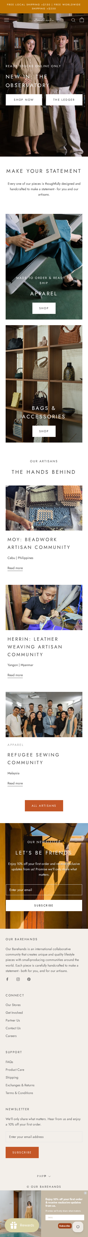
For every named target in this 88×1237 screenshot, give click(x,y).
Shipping (12, 1077)
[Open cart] (82, 19)
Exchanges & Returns (20, 1085)
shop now (24, 100)
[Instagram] (18, 979)
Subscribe (44, 905)
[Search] (73, 20)
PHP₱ (42, 1176)
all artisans (44, 806)
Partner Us (13, 1020)
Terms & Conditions (19, 1093)
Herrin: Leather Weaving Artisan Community (35, 647)
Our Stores (13, 1004)
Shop (44, 431)
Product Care (15, 1069)
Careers (11, 1035)
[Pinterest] (29, 979)
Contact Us (13, 1028)
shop (44, 308)
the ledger (64, 100)
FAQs (9, 1062)
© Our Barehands (44, 1187)
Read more (15, 568)
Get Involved (14, 1012)
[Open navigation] (6, 20)
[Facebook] (7, 979)
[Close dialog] (85, 1193)
